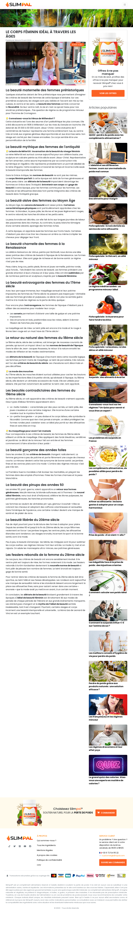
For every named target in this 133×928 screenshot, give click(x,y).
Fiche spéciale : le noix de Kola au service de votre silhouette (107, 227)
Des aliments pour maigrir (103, 198)
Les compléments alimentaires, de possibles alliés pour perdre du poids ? (108, 471)
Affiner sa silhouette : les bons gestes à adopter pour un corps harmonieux (106, 504)
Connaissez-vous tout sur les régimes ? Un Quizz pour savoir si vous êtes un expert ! (107, 407)
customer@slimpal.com (113, 855)
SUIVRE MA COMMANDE (113, 862)
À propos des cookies (47, 855)
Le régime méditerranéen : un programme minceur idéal (105, 288)
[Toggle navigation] (124, 4)
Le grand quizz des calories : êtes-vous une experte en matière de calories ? (107, 780)
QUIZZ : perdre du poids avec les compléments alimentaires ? (106, 136)
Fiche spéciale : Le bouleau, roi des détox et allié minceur (107, 349)
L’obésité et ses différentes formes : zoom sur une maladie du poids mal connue (107, 168)
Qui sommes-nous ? (46, 840)
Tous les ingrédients (46, 845)
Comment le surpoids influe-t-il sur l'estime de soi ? (106, 624)
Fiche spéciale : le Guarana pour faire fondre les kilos (106, 318)
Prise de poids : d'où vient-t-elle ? (107, 534)
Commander (108, 812)
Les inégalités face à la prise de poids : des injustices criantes (106, 564)
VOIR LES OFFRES (108, 93)
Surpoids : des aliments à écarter (107, 377)
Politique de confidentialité (49, 860)
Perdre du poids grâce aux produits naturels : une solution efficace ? (106, 686)
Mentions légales (45, 850)
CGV (39, 865)
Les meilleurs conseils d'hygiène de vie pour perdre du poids (108, 655)
